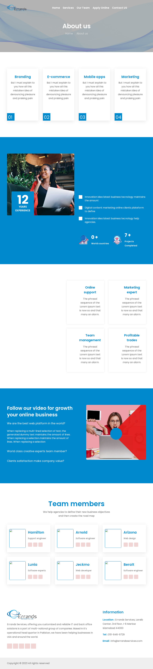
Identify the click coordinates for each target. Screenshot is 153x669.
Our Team (83, 8)
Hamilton (36, 532)
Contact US (119, 8)
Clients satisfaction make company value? (35, 461)
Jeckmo (82, 564)
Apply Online (101, 8)
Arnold (81, 532)
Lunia (32, 564)
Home (56, 8)
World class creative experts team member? (37, 451)
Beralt (129, 564)
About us (82, 33)
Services (68, 8)
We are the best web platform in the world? (36, 423)
